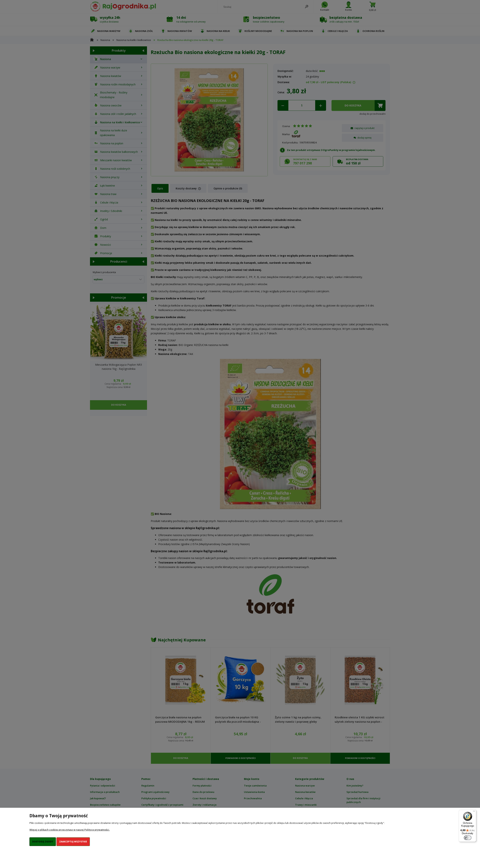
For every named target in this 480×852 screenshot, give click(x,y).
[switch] (467, 837)
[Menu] (474, 812)
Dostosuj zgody (42, 841)
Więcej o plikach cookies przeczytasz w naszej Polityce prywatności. (69, 829)
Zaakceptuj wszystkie (73, 841)
